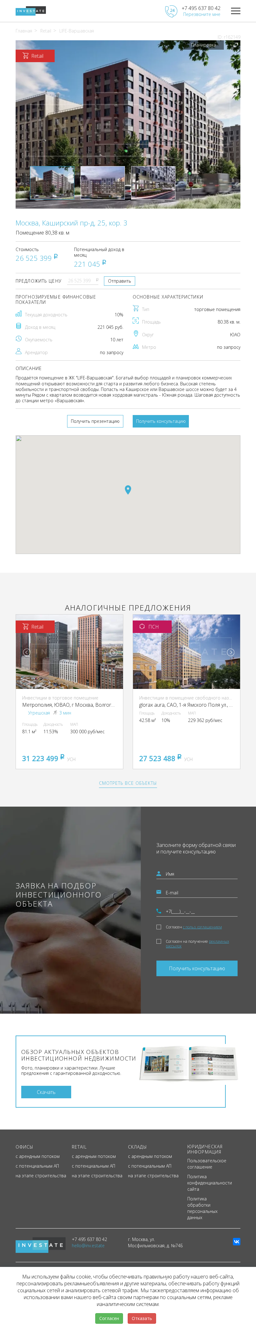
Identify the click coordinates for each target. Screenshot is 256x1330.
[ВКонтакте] (236, 1241)
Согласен (194, 927)
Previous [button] (27, 652)
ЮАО (235, 335)
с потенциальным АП (37, 1166)
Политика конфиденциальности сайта (209, 1183)
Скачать (46, 1092)
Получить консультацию (161, 421)
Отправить (119, 281)
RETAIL (79, 1147)
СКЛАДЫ (137, 1147)
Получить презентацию (95, 421)
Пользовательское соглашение (206, 1164)
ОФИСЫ (25, 1147)
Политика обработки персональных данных (202, 1208)
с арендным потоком (38, 1156)
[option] (128, 124)
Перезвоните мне (201, 14)
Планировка (203, 45)
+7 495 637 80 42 (201, 8)
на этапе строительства (41, 1176)
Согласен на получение (197, 943)
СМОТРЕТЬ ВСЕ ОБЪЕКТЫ (128, 783)
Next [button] (113, 652)
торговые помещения (217, 309)
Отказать (142, 1318)
